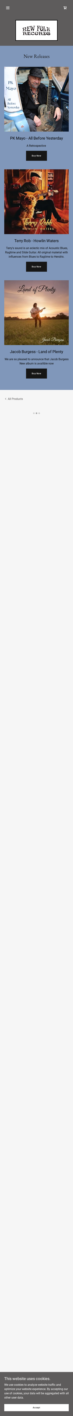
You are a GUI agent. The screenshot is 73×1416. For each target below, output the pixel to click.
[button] (7, 7)
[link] (36, 30)
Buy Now (36, 156)
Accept (36, 1407)
